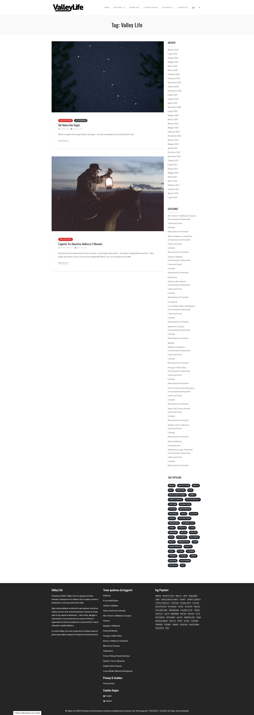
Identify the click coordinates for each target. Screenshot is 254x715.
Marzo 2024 (173, 119)
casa (190, 490)
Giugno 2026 (173, 58)
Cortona (172, 504)
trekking (172, 556)
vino (182, 565)
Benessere (181, 490)
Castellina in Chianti (177, 495)
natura (183, 532)
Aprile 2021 (172, 177)
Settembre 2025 (175, 91)
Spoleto (188, 546)
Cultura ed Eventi (175, 223)
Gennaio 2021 (173, 189)
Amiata (171, 485)
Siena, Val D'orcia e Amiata (179, 409)
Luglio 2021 (172, 165)
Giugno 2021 (173, 169)
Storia (180, 551)
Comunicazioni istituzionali (179, 219)
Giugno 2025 (173, 99)
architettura (183, 485)
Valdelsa (172, 560)
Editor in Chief (77, 129)
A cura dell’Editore (110, 601)
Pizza (171, 537)
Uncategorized (174, 446)
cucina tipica (185, 504)
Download (134, 7)
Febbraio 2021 (174, 185)
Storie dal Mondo (175, 441)
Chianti (192, 495)
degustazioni (185, 509)
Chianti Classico (175, 499)
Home (106, 7)
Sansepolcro (183, 542)
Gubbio (171, 528)
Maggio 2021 (173, 173)
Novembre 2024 (174, 107)
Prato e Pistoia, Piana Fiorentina (181, 388)
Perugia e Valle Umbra (177, 368)
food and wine (184, 518)
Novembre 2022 (174, 136)
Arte (171, 490)
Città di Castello (192, 499)
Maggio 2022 (173, 144)
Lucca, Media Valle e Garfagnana (181, 306)
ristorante (181, 537)
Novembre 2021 (174, 156)
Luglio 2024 (172, 111)
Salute (171, 542)
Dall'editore (65, 120)
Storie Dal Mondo (110, 631)
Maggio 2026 (173, 62)
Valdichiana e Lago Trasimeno (180, 450)
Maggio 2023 (173, 128)
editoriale (173, 514)
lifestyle (182, 528)
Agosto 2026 (173, 50)
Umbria (193, 556)
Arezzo (196, 485)
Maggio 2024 (173, 115)
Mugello (171, 343)
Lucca (192, 528)
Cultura (172, 509)
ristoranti (194, 537)
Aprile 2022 (172, 148)
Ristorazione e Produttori (178, 232)
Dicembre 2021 (174, 152)
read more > (63, 140)
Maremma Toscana (176, 327)
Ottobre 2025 (173, 87)
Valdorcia (173, 565)
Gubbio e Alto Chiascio (177, 281)
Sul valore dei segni (69, 125)
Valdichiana (185, 560)
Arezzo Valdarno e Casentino (180, 236)
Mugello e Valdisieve (176, 347)
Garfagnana (174, 523)
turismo (183, 556)
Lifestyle (171, 227)
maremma (173, 532)
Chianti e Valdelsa (175, 257)
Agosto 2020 (173, 193)
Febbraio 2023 (174, 132)
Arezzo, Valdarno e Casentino (115, 641)
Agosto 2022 (173, 140)
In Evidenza (81, 120)
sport (171, 551)
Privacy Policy (109, 683)
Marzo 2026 (173, 70)
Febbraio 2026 (174, 74)
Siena (195, 542)
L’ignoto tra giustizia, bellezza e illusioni (80, 244)
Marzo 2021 (173, 181)
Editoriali (118, 7)
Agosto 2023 (173, 124)
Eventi (183, 514)
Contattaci (183, 7)
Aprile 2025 (172, 103)
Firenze (172, 518)
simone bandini (175, 546)
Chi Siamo (166, 7)
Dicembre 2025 (174, 78)
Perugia (193, 532)
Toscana (190, 551)
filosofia (193, 514)
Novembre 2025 (174, 83)
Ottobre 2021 (173, 160)
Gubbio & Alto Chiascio (112, 666)
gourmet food (188, 523)
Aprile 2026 (172, 66)
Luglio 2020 (172, 197)
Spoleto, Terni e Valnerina (178, 425)
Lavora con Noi (151, 7)
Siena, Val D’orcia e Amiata (114, 611)
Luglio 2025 (172, 95)
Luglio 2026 (172, 54)
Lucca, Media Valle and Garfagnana (118, 671)
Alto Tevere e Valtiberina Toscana (182, 216)
